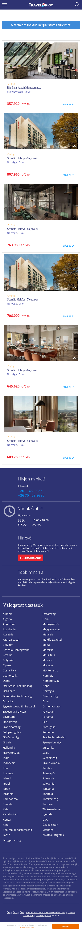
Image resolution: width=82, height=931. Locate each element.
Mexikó (47, 660)
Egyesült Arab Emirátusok (19, 706)
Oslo (21, 162)
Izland (7, 778)
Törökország (50, 799)
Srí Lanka (48, 747)
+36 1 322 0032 (30, 491)
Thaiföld (48, 794)
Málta (46, 645)
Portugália (49, 727)
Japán (6, 788)
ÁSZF (15, 912)
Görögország (11, 737)
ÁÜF (22, 912)
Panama (48, 716)
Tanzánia (48, 788)
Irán (5, 768)
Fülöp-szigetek (12, 732)
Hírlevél (25, 538)
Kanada (8, 804)
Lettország (49, 614)
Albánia (8, 614)
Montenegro (50, 670)
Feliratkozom (30, 557)
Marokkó (48, 650)
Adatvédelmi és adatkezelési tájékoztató (45, 912)
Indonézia (9, 763)
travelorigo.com (43, 915)
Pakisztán (49, 711)
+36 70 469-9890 (31, 495)
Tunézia (48, 804)
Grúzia (7, 742)
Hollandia (9, 747)
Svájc (46, 752)
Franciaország (15, 91)
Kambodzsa (10, 799)
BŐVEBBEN (69, 104)
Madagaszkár (51, 624)
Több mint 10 (30, 572)
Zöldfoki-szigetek (53, 835)
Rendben (65, 926)
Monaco (48, 665)
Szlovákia (48, 778)
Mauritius (49, 655)
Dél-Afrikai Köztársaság (17, 686)
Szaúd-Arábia (51, 763)
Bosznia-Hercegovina (16, 650)
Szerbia (47, 768)
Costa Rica (9, 670)
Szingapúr (49, 773)
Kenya (7, 819)
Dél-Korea (9, 691)
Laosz (6, 835)
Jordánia (8, 794)
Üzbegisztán (50, 824)
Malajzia (48, 634)
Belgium (8, 645)
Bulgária (8, 660)
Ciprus (7, 665)
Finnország (10, 722)
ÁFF (8, 912)
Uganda (47, 814)
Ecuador (8, 701)
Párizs (27, 91)
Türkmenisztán (52, 809)
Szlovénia (49, 783)
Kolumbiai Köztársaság (17, 830)
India (6, 758)
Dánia (6, 680)
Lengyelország (12, 840)
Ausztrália (9, 629)
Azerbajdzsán (11, 639)
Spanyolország (52, 742)
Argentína (9, 624)
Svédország (50, 758)
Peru (45, 722)
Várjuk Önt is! (30, 508)
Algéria (7, 619)
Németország (51, 680)
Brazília (7, 655)
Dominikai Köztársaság (17, 696)
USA (45, 819)
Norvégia (12, 162)
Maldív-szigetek (52, 639)
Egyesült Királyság (14, 711)
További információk (26, 927)
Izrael (6, 783)
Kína (6, 824)
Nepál (46, 686)
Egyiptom (9, 716)
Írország (8, 773)
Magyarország (51, 629)
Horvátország (11, 752)
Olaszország (50, 696)
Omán (46, 701)
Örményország (52, 706)
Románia (48, 732)
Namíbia (48, 675)
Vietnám (48, 830)
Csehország (10, 675)
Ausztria (8, 634)
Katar (6, 809)
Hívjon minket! (31, 479)
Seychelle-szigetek (54, 737)
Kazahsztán (10, 814)
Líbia (46, 619)
